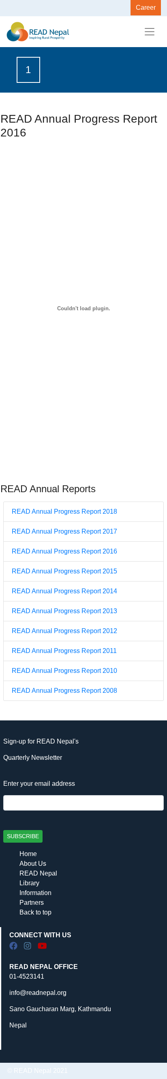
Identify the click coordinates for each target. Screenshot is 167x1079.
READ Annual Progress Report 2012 (64, 630)
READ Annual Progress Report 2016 (64, 551)
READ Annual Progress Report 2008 (64, 690)
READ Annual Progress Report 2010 (64, 670)
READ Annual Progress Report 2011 (64, 650)
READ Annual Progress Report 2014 (64, 591)
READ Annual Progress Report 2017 (64, 531)
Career (146, 7)
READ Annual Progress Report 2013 (64, 611)
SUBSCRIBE (23, 836)
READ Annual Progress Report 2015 (64, 571)
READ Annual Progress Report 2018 (64, 511)
